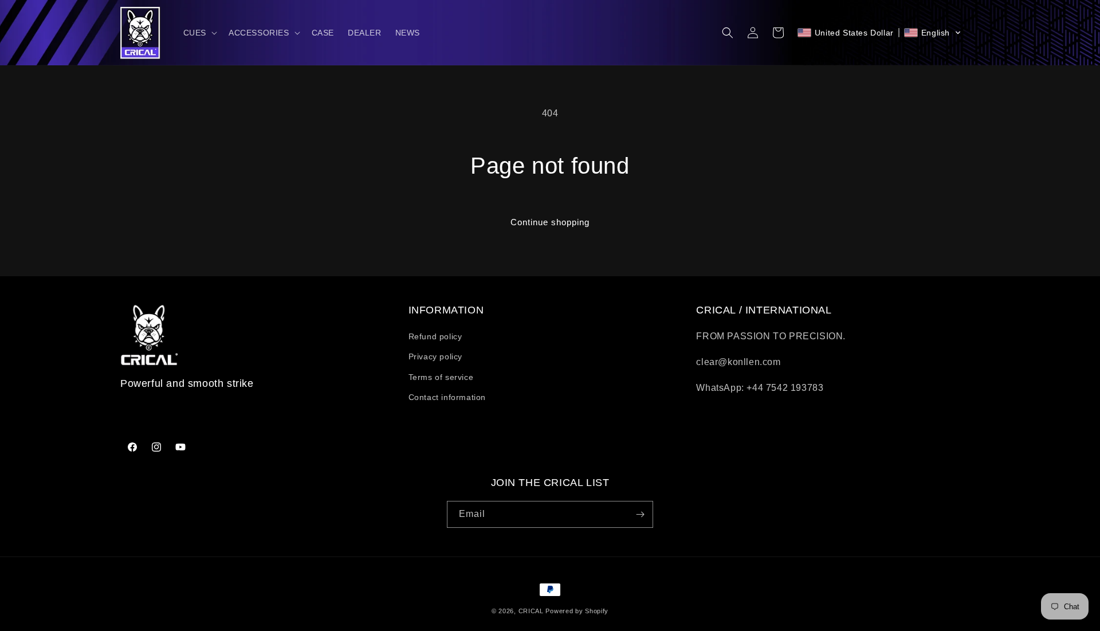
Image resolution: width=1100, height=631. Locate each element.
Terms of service (441, 377)
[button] (199, 33)
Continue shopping (550, 222)
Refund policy (435, 336)
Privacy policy (435, 356)
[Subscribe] (640, 514)
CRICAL (531, 611)
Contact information (447, 397)
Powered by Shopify (576, 611)
